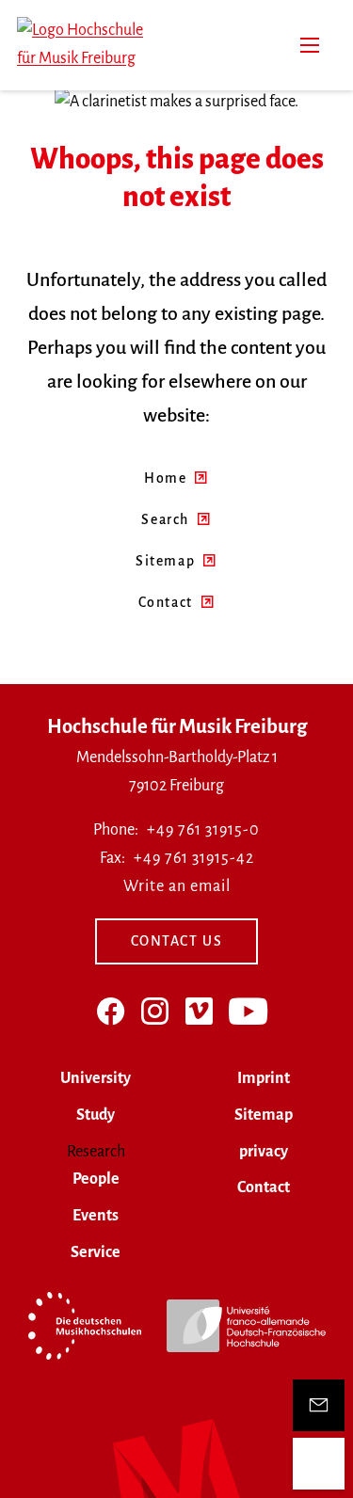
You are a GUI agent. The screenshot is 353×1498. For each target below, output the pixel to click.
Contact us (177, 940)
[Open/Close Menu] (319, 1464)
